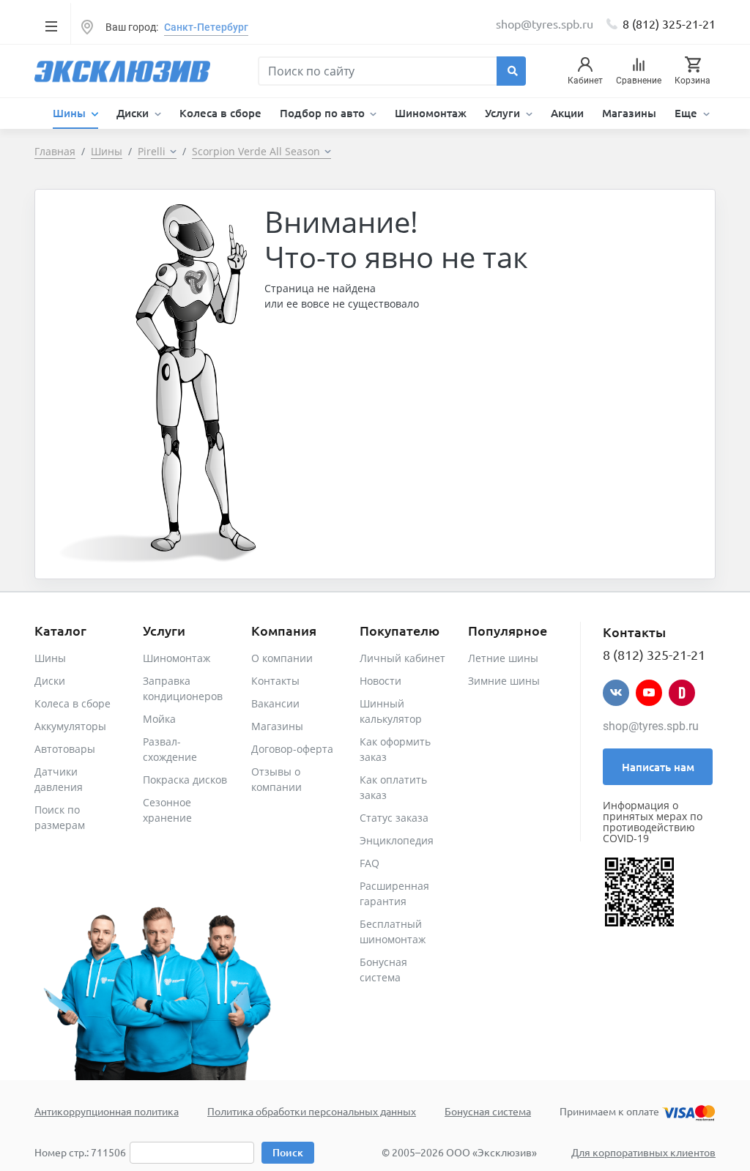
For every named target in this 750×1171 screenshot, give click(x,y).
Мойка (159, 719)
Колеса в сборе (220, 112)
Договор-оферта (292, 749)
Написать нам (658, 766)
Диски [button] (134, 112)
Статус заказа (394, 818)
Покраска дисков (185, 780)
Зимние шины (504, 681)
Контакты (275, 681)
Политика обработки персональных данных (311, 1111)
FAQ (369, 863)
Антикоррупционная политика (106, 1111)
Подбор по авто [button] (324, 112)
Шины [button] (71, 112)
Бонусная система (488, 1111)
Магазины (629, 112)
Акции (567, 112)
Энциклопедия (397, 840)
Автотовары (64, 749)
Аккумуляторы (70, 726)
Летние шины (503, 658)
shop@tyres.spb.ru (651, 726)
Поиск (287, 1152)
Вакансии (275, 703)
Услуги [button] (504, 112)
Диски (49, 681)
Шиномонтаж (431, 112)
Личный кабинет (402, 658)
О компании (282, 658)
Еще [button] (687, 112)
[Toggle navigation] (50, 26)
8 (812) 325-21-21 (669, 23)
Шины (50, 658)
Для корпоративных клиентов (643, 1152)
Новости (380, 681)
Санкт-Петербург (206, 27)
